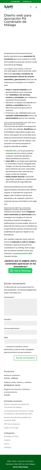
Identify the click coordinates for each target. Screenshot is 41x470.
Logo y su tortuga (11, 428)
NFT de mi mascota (12, 424)
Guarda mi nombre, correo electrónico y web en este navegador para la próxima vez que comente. (19, 349)
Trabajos (7, 447)
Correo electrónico (12, 328)
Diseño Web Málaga (20, 467)
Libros (6, 444)
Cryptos (7, 440)
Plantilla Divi (11, 151)
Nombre (8, 319)
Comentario (9, 297)
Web (6, 337)
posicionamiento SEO (23, 253)
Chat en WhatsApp (22, 270)
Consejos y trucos (11, 436)
